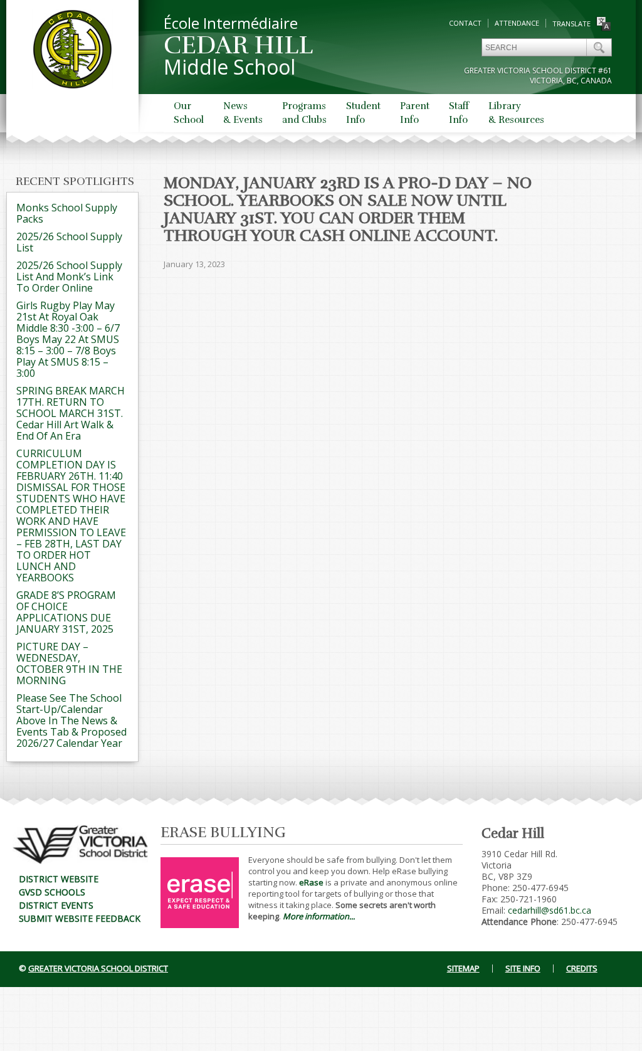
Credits (581, 968)
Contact (465, 23)
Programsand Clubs (304, 112)
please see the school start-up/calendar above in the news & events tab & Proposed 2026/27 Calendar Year (71, 720)
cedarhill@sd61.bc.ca (549, 910)
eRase (311, 882)
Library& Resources (516, 112)
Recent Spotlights (75, 181)
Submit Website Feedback (79, 918)
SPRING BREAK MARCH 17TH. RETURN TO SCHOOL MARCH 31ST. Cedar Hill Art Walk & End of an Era (70, 413)
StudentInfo (363, 112)
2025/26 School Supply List (69, 242)
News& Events (243, 112)
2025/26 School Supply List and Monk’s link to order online (69, 276)
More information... (319, 916)
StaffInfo (459, 112)
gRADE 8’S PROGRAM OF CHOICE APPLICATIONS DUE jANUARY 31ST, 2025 (66, 612)
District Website (58, 879)
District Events (56, 905)
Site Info (522, 968)
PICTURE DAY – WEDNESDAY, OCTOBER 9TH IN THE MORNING (69, 663)
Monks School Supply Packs (66, 213)
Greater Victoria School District (98, 968)
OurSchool (189, 112)
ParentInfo (414, 112)
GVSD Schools (52, 892)
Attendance (517, 23)
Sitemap (463, 968)
